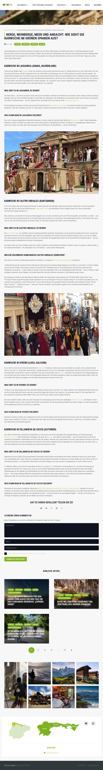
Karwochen (41, 368)
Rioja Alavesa (75, 120)
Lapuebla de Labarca (71, 100)
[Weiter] (71, 650)
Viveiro (62, 373)
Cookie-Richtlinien (93, 765)
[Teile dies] (46, 508)
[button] (99, 5)
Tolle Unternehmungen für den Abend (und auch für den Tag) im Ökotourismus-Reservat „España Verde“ (25, 600)
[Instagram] (11, 5)
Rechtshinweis (81, 765)
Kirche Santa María (13, 233)
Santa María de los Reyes (58, 105)
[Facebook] (7, 5)
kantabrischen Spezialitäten (62, 260)
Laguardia (26, 71)
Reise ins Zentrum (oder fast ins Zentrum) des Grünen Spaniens (75, 603)
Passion (50, 437)
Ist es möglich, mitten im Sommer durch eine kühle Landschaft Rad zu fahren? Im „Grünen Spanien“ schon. (25, 635)
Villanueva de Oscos (11, 437)
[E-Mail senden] (41, 508)
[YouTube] (4, 5)
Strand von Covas (77, 400)
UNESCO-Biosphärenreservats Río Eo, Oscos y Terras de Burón (58, 488)
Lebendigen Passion (42, 209)
